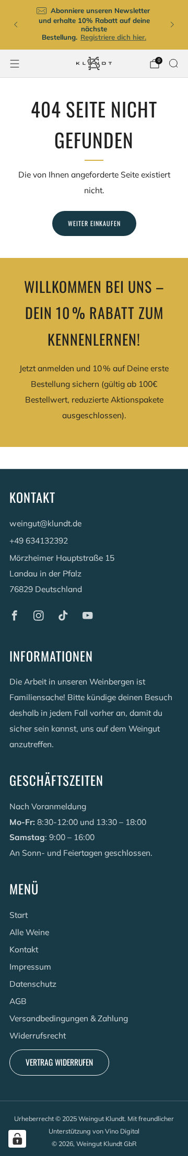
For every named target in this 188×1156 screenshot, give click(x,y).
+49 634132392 (38, 540)
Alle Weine (29, 932)
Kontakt (23, 949)
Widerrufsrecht (37, 1035)
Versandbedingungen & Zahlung (68, 1018)
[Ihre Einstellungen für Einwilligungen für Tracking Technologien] (17, 1139)
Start (18, 915)
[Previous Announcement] (15, 24)
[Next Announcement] (172, 24)
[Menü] (14, 63)
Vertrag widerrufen (59, 1062)
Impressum (30, 966)
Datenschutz (32, 983)
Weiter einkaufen (94, 223)
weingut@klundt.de (45, 523)
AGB (18, 1001)
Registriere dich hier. (113, 37)
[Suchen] (173, 63)
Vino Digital (122, 1131)
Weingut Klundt (101, 1118)
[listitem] (94, 25)
